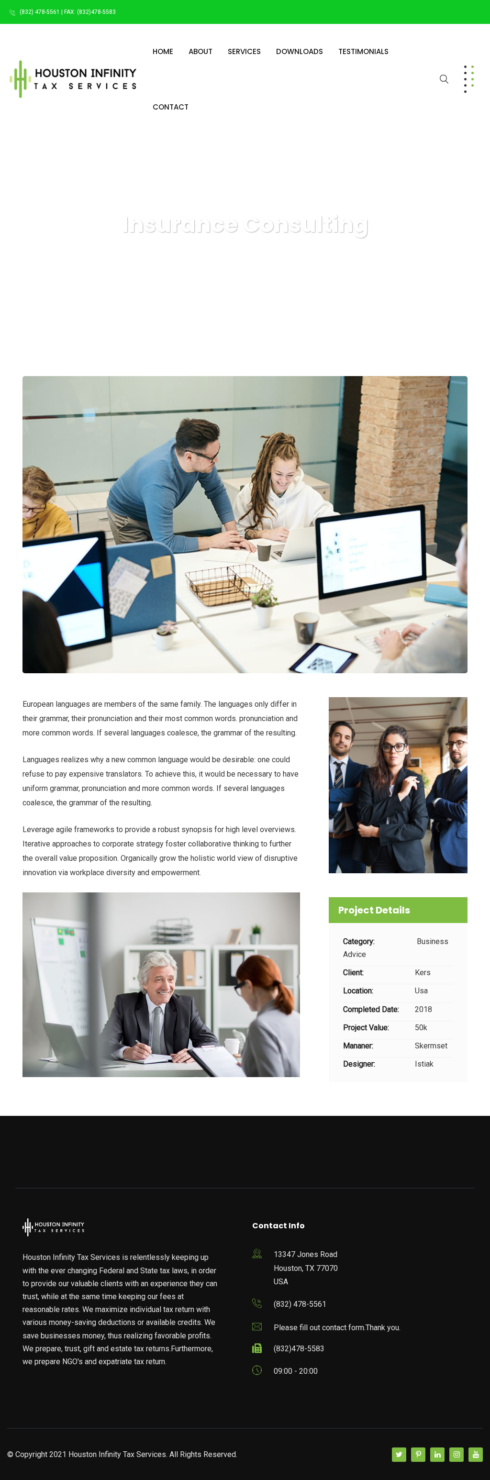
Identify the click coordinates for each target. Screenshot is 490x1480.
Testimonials (363, 51)
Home (163, 51)
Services (244, 51)
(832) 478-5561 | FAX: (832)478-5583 (68, 12)
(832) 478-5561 (300, 1304)
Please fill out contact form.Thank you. (337, 1327)
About (200, 51)
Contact (171, 107)
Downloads (299, 51)
